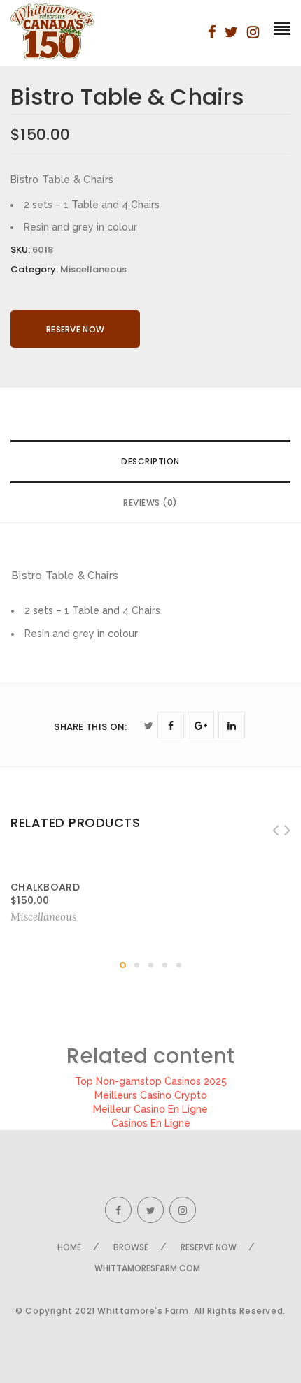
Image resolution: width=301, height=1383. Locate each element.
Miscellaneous (93, 269)
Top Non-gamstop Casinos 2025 (151, 1081)
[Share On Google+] (201, 725)
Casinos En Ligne (150, 1123)
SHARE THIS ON (90, 726)
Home (69, 1247)
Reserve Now (75, 329)
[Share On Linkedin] (231, 725)
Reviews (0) (150, 502)
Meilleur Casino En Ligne (150, 1109)
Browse (130, 1247)
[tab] (150, 461)
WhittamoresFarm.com (147, 1268)
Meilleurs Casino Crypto (150, 1095)
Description (150, 461)
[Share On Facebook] (171, 725)
